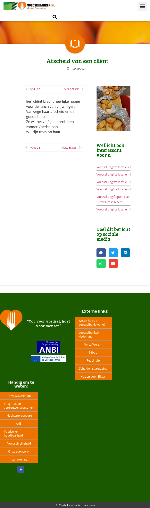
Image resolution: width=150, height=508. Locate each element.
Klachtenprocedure (19, 415)
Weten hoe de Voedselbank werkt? (92, 322)
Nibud (93, 352)
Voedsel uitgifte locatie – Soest (116, 209)
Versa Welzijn (93, 344)
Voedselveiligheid (19, 443)
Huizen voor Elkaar (93, 376)
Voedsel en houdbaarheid (13, 433)
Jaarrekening (19, 459)
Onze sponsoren (19, 451)
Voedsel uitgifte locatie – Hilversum (120, 182)
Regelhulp (93, 360)
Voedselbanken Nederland (89, 334)
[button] (142, 6)
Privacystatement (19, 395)
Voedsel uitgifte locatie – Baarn (117, 167)
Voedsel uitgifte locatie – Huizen (117, 189)
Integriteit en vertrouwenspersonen (19, 405)
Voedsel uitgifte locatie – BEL (115, 174)
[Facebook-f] (20, 469)
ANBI (19, 423)
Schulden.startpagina (93, 368)
